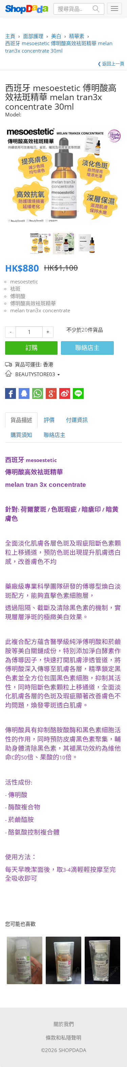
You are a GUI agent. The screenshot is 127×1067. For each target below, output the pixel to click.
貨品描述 (21, 420)
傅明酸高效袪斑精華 (33, 303)
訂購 (31, 348)
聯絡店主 (87, 348)
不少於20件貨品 (84, 329)
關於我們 (64, 1023)
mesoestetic (24, 281)
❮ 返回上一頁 (111, 63)
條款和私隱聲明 (63, 1037)
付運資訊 (77, 420)
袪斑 (15, 288)
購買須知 (21, 435)
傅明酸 (17, 296)
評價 (49, 420)
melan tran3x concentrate (40, 310)
